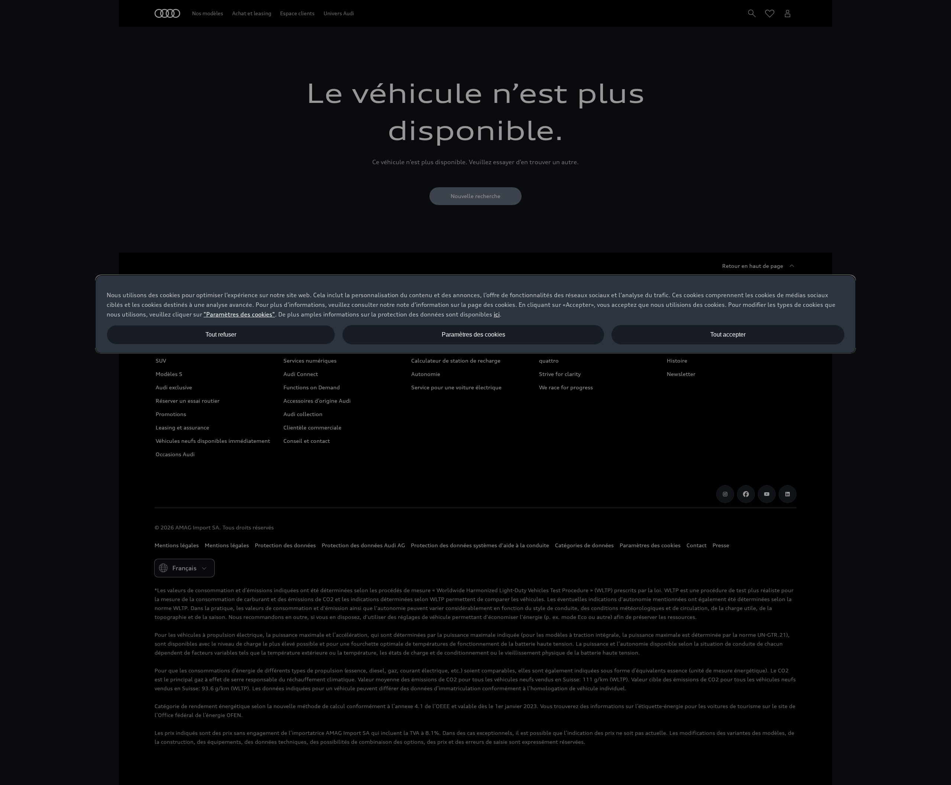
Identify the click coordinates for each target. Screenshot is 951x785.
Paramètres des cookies (473, 334)
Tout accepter (728, 334)
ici (497, 314)
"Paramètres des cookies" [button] (239, 314)
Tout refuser (220, 334)
